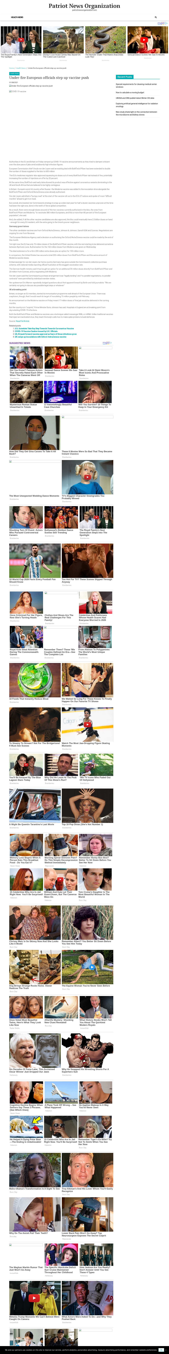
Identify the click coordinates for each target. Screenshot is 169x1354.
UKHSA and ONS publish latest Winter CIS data (135, 98)
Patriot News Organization (84, 5)
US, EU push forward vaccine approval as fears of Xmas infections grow (46, 334)
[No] (165, 1350)
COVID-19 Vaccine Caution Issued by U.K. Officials (36, 331)
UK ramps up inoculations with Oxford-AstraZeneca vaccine (40, 337)
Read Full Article (22, 321)
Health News (17, 17)
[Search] (156, 17)
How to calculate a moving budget (130, 92)
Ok (161, 1350)
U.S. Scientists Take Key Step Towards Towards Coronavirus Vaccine (44, 328)
